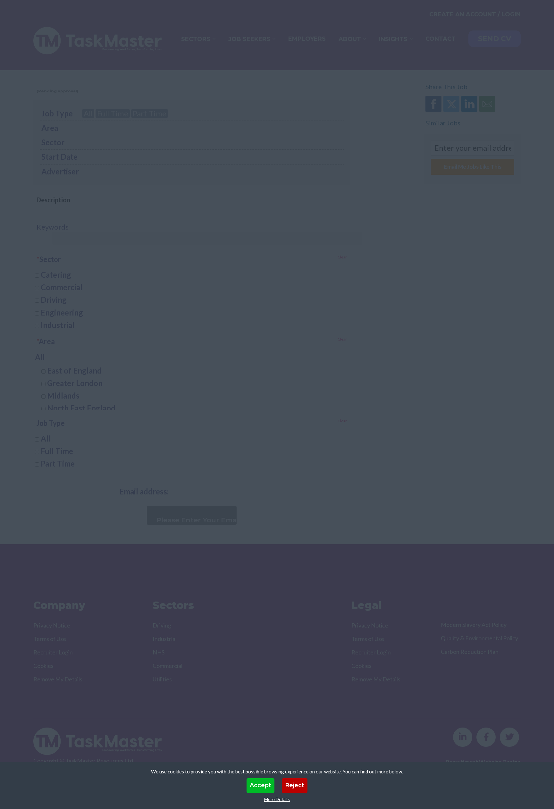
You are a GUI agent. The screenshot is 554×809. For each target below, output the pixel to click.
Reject (294, 785)
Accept (260, 785)
